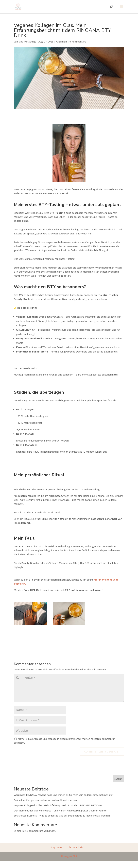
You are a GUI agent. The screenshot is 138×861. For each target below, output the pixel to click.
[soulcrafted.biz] (30, 625)
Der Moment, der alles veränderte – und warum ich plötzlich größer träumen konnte (60, 810)
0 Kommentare (78, 41)
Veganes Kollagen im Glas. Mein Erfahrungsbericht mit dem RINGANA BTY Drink (58, 805)
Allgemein (61, 41)
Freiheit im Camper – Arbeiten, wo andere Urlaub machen (45, 800)
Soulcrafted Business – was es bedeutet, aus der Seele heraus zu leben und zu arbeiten (62, 815)
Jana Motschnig (27, 41)
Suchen (118, 778)
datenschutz (75, 847)
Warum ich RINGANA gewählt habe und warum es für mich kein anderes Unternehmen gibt (63, 795)
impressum (57, 847)
